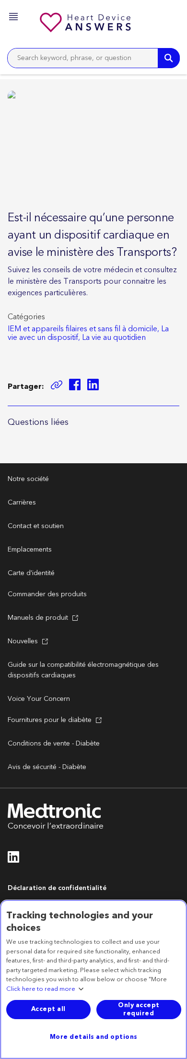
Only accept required (139, 1009)
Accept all (48, 1009)
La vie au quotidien (114, 337)
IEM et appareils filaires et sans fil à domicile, (83, 329)
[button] (14, 18)
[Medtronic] (86, 24)
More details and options (94, 1037)
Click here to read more (40, 989)
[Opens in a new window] (75, 386)
